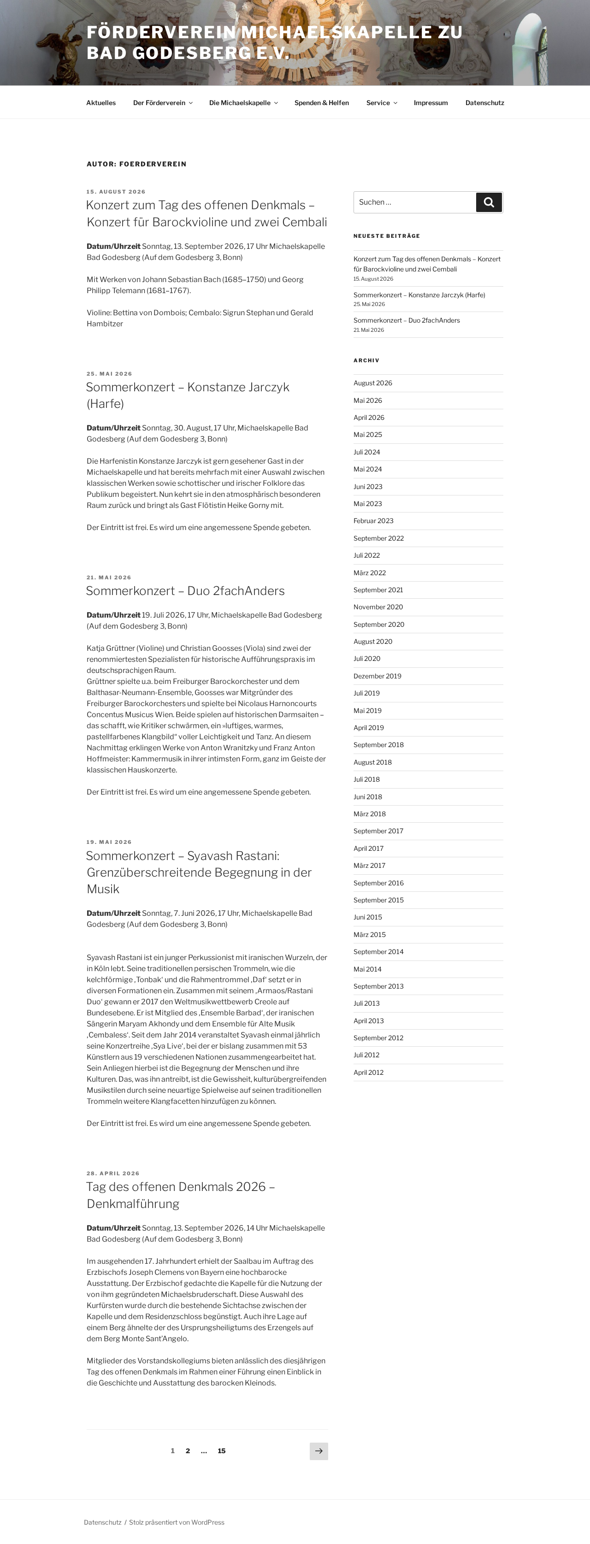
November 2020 (378, 607)
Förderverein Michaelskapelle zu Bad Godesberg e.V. (275, 42)
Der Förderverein (159, 102)
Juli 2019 (367, 693)
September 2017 (378, 831)
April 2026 (369, 417)
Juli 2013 (367, 1003)
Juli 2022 (367, 555)
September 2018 (379, 744)
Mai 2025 (368, 434)
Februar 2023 (374, 520)
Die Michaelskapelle (240, 102)
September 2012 (378, 1038)
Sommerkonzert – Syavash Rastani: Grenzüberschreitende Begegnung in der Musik (199, 872)
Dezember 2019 (377, 676)
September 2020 (379, 624)
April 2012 (369, 1072)
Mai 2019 (368, 710)
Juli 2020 (367, 658)
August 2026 (373, 383)
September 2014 (379, 951)
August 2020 (373, 641)
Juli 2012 (366, 1055)
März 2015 (370, 934)
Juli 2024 (367, 452)
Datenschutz (485, 102)
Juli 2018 (367, 779)
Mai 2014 (368, 969)
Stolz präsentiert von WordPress (176, 1522)
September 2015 (379, 900)
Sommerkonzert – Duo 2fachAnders (185, 590)
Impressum (431, 102)
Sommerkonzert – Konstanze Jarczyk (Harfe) (419, 295)
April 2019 (369, 727)
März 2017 (369, 865)
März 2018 (370, 814)
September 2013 (379, 986)
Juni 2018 (368, 797)
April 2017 (369, 848)
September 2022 (379, 538)
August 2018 (373, 762)
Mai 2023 (368, 503)
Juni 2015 (368, 917)
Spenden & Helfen (322, 102)
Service (378, 102)
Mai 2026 (368, 400)
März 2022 (370, 573)
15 (224, 1450)
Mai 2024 (368, 469)
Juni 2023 (368, 486)
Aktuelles (101, 102)
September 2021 (378, 590)
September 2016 (379, 883)
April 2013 (369, 1021)
